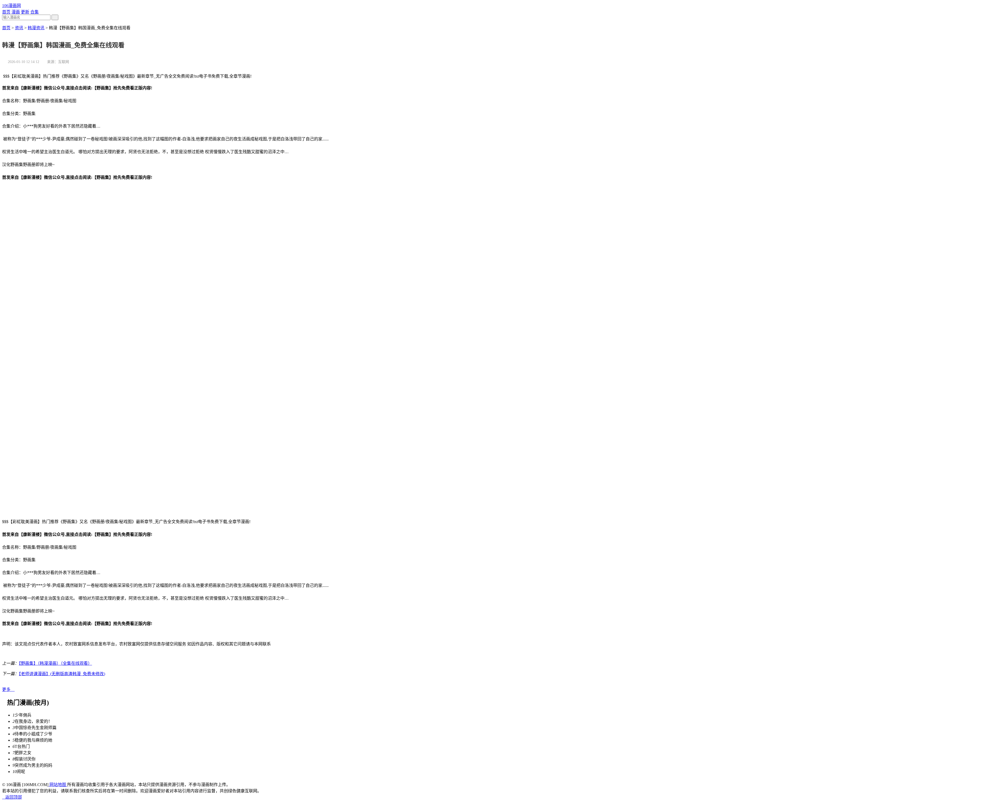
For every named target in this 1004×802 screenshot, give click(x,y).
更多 (8, 689)
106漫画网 (11, 5)
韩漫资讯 (36, 28)
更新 (25, 12)
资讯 (19, 28)
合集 (34, 12)
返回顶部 (12, 797)
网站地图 (57, 784)
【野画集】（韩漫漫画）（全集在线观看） (55, 663)
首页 (6, 12)
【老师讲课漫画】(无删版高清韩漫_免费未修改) (62, 674)
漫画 (16, 12)
